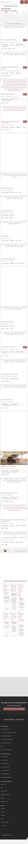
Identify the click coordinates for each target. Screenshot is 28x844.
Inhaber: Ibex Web (4, 822)
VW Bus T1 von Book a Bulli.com (8, 39)
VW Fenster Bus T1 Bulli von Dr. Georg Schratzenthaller (10, 122)
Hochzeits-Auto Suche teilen (20, 551)
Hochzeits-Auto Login (6, 835)
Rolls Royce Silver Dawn (7, 210)
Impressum (3, 784)
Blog (2, 818)
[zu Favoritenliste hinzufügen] (2, 26)
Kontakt (3, 825)
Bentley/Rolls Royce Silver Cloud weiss (14, 594)
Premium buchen (5, 770)
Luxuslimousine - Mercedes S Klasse (9, 374)
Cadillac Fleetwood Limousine (8, 347)
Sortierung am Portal (5, 767)
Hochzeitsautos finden (5, 729)
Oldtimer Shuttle (21, 599)
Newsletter (3, 815)
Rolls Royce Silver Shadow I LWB (6, 623)
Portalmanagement (5, 801)
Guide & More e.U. (21, 626)
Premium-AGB (4, 791)
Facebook (3, 808)
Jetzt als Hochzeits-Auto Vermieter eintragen (14, 709)
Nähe (17, 13)
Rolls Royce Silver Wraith (7, 321)
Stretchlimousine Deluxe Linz (8, 94)
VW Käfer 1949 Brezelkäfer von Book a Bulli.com (10, 68)
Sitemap (2, 798)
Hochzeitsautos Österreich (6, 735)
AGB (2, 787)
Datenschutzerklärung (5, 794)
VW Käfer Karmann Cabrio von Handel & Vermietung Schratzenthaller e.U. (13, 520)
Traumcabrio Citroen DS (7, 597)
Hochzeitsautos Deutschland (7, 739)
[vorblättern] (24, 32)
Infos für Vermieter (4, 756)
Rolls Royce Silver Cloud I (7, 188)
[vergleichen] (2, 29)
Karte (11, 13)
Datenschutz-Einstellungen (6, 749)
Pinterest (2, 811)
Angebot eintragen (4, 763)
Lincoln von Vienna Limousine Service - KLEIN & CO (13, 537)
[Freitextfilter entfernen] (22, 2)
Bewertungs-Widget (5, 773)
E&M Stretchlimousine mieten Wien (9, 493)
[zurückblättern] (4, 32)
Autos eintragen (4, 760)
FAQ (2, 746)
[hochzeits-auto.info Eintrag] (25, 582)
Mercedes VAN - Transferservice (8, 466)
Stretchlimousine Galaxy (6, 399)
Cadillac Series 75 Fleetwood (8, 259)
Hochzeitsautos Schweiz (6, 742)
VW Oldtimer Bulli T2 (14, 623)
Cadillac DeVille (5, 236)
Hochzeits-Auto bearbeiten (6, 777)
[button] (2, 551)
